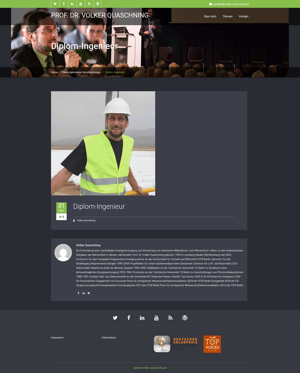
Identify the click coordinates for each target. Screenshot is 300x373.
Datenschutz (109, 337)
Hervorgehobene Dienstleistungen (81, 72)
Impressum (57, 337)
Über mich (210, 16)
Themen (227, 16)
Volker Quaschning (85, 220)
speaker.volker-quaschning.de (150, 367)
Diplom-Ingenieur (99, 206)
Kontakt (243, 16)
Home (54, 72)
